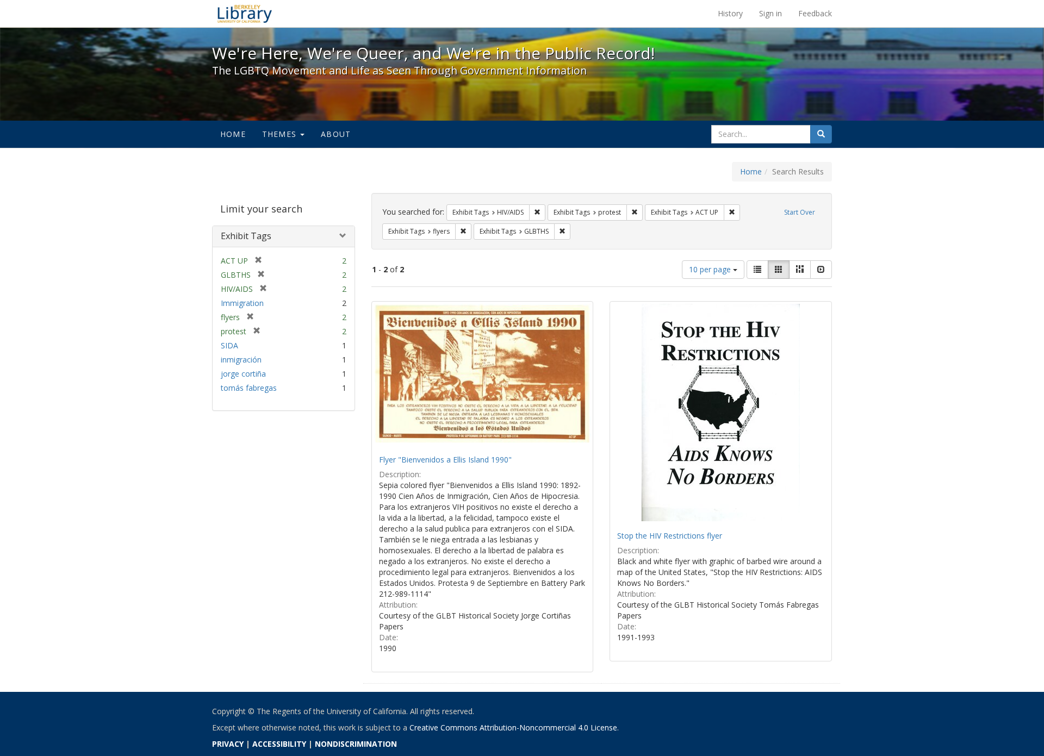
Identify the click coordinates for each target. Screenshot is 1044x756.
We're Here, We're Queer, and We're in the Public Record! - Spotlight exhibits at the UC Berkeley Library (244, 13)
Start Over (799, 212)
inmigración (241, 359)
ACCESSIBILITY (279, 744)
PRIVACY (228, 744)
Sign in (770, 13)
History (730, 13)
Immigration (242, 303)
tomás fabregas (249, 388)
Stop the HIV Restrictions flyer (669, 535)
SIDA (229, 345)
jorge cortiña (243, 373)
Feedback (815, 13)
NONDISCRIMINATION (356, 744)
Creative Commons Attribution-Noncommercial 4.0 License (513, 727)
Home (233, 134)
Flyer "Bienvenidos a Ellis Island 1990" (445, 459)
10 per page (711, 269)
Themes (280, 134)
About (336, 134)
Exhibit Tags (246, 236)
